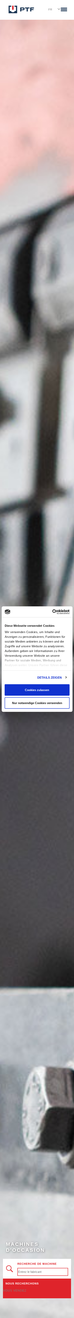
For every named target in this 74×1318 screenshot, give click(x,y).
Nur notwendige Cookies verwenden (37, 702)
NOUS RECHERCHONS (22, 1283)
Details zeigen (49, 677)
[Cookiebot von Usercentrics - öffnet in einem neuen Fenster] (52, 611)
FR (50, 9)
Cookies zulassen (37, 690)
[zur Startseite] (21, 9)
